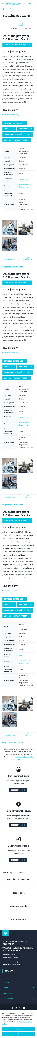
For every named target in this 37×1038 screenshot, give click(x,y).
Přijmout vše (18, 1029)
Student (5, 988)
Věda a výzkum (8, 993)
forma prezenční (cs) (11, 115)
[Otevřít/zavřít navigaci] (33, 3)
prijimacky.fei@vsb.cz (22, 757)
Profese (8, 129)
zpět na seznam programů (13, 267)
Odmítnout (18, 1034)
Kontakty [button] (8, 971)
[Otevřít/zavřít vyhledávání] (30, 3)
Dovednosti (23, 129)
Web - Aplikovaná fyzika (15, 140)
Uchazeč (8, 9)
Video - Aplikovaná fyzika (16, 134)
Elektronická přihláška (15, 45)
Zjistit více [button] (17, 790)
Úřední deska (7, 998)
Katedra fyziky (23, 180)
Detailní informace (13, 123)
